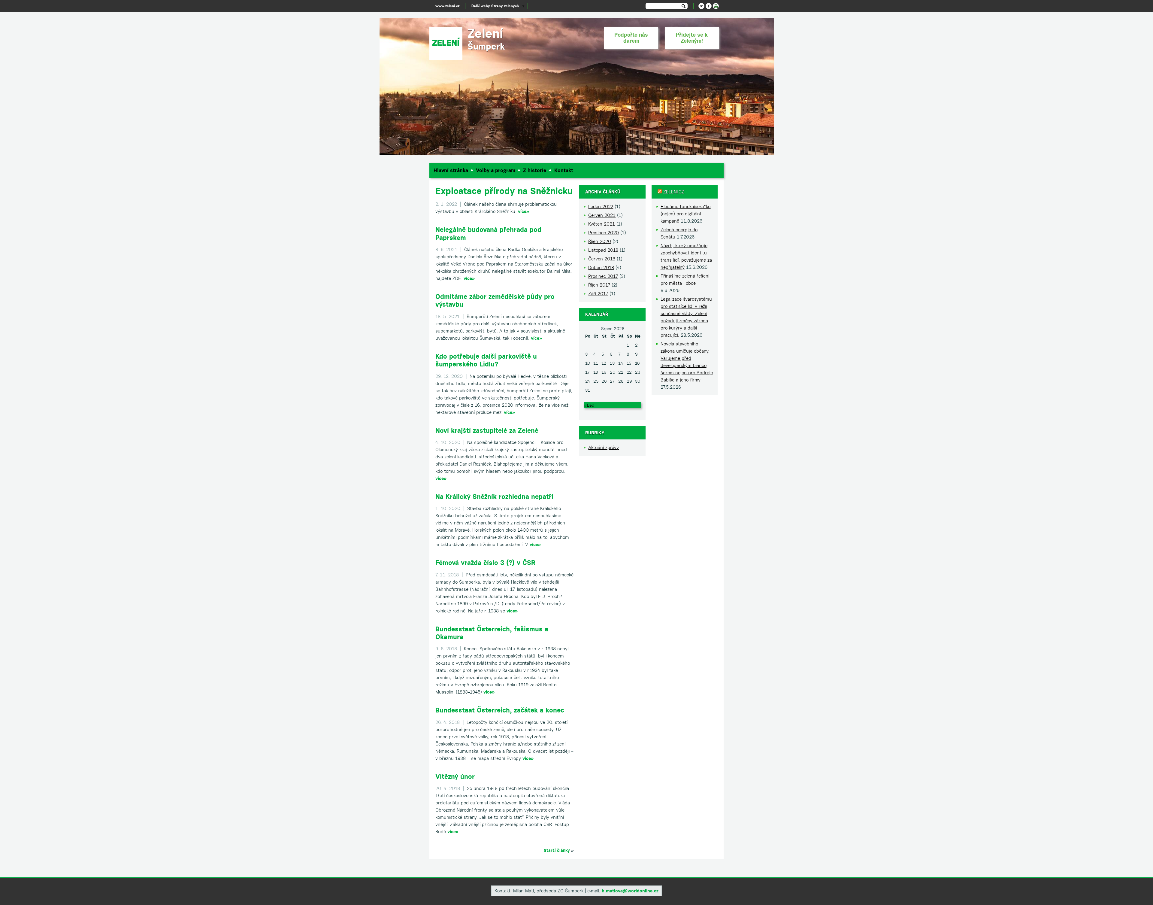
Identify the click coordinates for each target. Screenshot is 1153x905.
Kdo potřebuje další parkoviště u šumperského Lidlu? (486, 360)
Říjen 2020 (599, 241)
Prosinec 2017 (603, 276)
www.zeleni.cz (447, 6)
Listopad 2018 (603, 250)
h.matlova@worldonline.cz (630, 891)
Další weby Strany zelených (495, 6)
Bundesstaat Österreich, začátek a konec (499, 710)
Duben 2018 (601, 267)
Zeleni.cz (673, 192)
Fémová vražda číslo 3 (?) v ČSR (485, 562)
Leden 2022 (600, 206)
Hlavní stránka (451, 170)
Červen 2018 (601, 259)
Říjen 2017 (599, 285)
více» (523, 211)
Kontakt (563, 170)
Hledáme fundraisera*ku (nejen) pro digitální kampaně (686, 214)
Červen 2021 (602, 215)
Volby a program (495, 170)
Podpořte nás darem (631, 37)
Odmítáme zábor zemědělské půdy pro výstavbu (495, 300)
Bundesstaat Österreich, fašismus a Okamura (491, 633)
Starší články (557, 850)
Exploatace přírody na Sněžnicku (504, 190)
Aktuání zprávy (603, 447)
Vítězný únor (455, 776)
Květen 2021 (601, 224)
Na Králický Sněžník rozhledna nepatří (494, 496)
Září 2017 (598, 293)
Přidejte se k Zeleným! (692, 37)
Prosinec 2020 (603, 232)
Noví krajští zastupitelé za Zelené (486, 430)
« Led (589, 405)
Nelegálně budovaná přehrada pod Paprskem (488, 233)
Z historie (534, 170)
